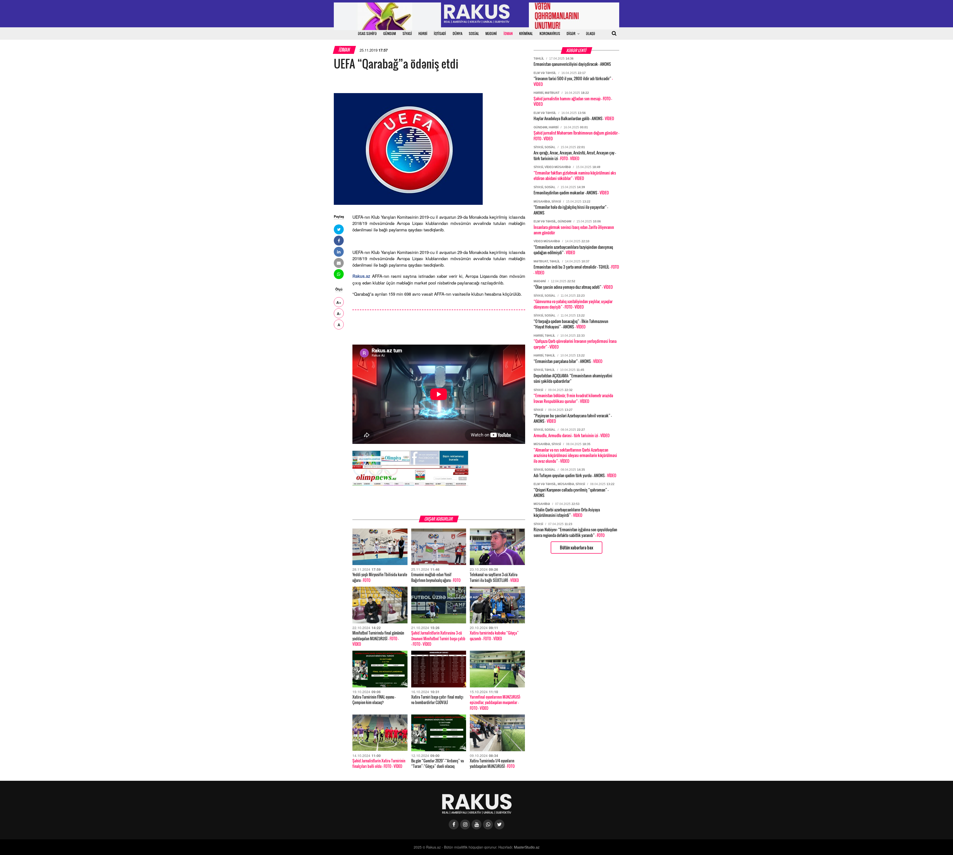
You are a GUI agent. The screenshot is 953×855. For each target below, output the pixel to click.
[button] (339, 229)
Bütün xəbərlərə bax (576, 547)
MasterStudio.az (527, 847)
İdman (344, 50)
